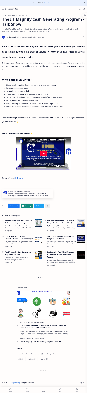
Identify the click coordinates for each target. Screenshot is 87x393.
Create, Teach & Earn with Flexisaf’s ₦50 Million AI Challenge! (19, 237)
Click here (18, 178)
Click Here (47, 3)
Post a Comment (43, 278)
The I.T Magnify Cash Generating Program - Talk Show (60, 237)
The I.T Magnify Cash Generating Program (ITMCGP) (18, 253)
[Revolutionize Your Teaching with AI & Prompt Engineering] (38, 223)
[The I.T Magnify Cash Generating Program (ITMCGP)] (38, 255)
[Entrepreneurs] (39, 322)
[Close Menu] (84, 3)
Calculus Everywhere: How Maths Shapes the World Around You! (60, 221)
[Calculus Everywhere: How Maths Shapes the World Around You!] (81, 223)
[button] (80, 8)
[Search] (83, 8)
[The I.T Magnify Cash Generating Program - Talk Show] (81, 239)
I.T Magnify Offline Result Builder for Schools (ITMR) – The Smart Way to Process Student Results (43, 326)
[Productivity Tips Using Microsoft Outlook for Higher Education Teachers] (81, 255)
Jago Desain (49, 383)
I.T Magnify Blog (11, 9)
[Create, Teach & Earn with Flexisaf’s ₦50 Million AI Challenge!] (38, 239)
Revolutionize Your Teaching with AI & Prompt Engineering (18, 221)
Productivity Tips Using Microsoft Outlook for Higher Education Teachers (60, 254)
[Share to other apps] (47, 206)
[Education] (31, 322)
